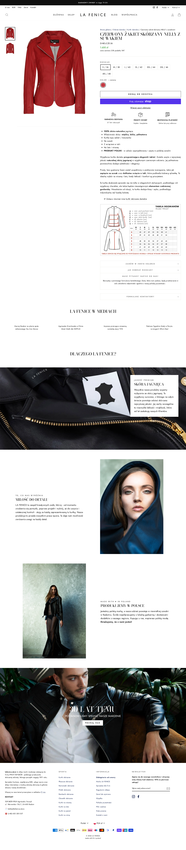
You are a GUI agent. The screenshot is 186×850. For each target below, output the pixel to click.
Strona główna (105, 29)
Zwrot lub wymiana (103, 794)
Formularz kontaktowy (140, 296)
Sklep (71, 14)
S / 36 (105, 67)
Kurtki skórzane (64, 777)
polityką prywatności (157, 283)
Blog (114, 14)
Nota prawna (101, 811)
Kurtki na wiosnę (65, 802)
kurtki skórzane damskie (136, 198)
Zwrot (26, 7)
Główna (58, 14)
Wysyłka (99, 798)
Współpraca (130, 14)
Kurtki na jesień (65, 811)
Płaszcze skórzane (66, 781)
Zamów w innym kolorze (140, 264)
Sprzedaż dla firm (103, 785)
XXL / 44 (151, 67)
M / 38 (116, 67)
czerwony (103, 85)
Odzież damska (119, 29)
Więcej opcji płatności (140, 107)
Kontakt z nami (102, 815)
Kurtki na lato (64, 806)
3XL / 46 (164, 67)
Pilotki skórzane (65, 790)
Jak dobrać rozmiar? (140, 270)
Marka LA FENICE (103, 781)
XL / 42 (138, 67)
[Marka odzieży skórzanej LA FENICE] (93, 14)
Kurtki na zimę (64, 815)
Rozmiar (105, 62)
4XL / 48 (106, 73)
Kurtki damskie (133, 29)
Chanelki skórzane (66, 798)
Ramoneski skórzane (66, 785)
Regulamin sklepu (103, 790)
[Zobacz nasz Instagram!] (133, 796)
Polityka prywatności (104, 802)
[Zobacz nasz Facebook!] (138, 796)
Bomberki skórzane (66, 794)
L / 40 (127, 67)
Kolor (108, 80)
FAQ (19, 7)
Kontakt (33, 7)
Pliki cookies (101, 806)
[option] (93, 2)
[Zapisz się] (168, 788)
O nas (7, 7)
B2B (13, 7)
